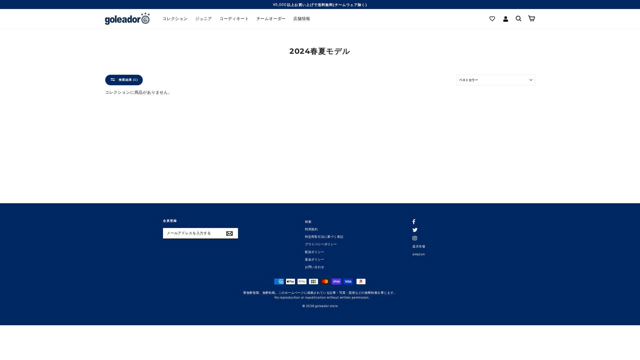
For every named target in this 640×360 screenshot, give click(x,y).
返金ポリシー (314, 259)
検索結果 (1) (128, 80)
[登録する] (229, 233)
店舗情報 (301, 18)
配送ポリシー (314, 252)
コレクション (175, 18)
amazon (418, 254)
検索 (308, 222)
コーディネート (234, 18)
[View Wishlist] (493, 19)
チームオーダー (271, 18)
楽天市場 (418, 246)
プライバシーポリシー (321, 244)
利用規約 (311, 229)
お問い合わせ (314, 267)
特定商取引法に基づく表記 (324, 236)
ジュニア (203, 18)
